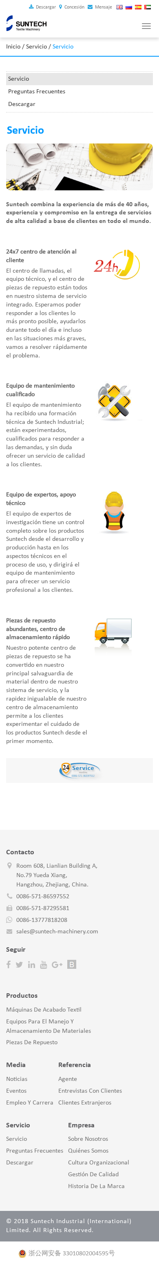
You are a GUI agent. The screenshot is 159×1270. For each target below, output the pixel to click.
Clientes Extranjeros (84, 1103)
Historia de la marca (96, 1186)
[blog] (71, 964)
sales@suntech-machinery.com (57, 931)
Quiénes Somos (88, 1151)
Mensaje (103, 7)
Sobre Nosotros (88, 1139)
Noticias (16, 1079)
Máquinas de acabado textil (44, 1010)
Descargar (45, 7)
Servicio (36, 47)
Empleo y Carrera (29, 1103)
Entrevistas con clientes (90, 1091)
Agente (67, 1079)
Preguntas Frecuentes (36, 91)
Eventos (16, 1091)
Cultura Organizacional (98, 1163)
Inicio (13, 47)
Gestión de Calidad (93, 1174)
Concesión (73, 7)
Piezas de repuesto (31, 1042)
